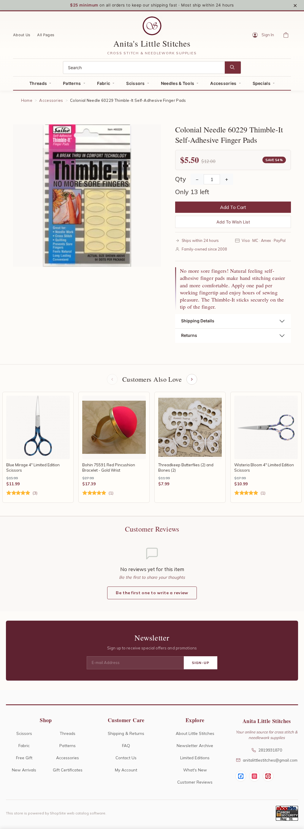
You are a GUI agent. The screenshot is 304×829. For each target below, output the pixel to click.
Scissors (135, 83)
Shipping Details (197, 320)
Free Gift (24, 757)
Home (26, 100)
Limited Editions (195, 757)
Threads (38, 83)
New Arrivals (24, 769)
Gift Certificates (68, 769)
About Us (21, 34)
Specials (261, 83)
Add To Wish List (233, 221)
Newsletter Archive (195, 745)
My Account (126, 769)
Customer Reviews (195, 781)
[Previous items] (112, 379)
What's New (195, 769)
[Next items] (191, 379)
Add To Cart (233, 207)
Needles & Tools (177, 83)
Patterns (72, 83)
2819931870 (270, 749)
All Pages (45, 34)
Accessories (223, 83)
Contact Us (126, 757)
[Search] (233, 67)
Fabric (103, 83)
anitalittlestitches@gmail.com (270, 760)
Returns (189, 335)
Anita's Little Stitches (151, 43)
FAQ (126, 745)
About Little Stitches (195, 733)
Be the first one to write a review (152, 592)
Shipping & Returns (126, 733)
